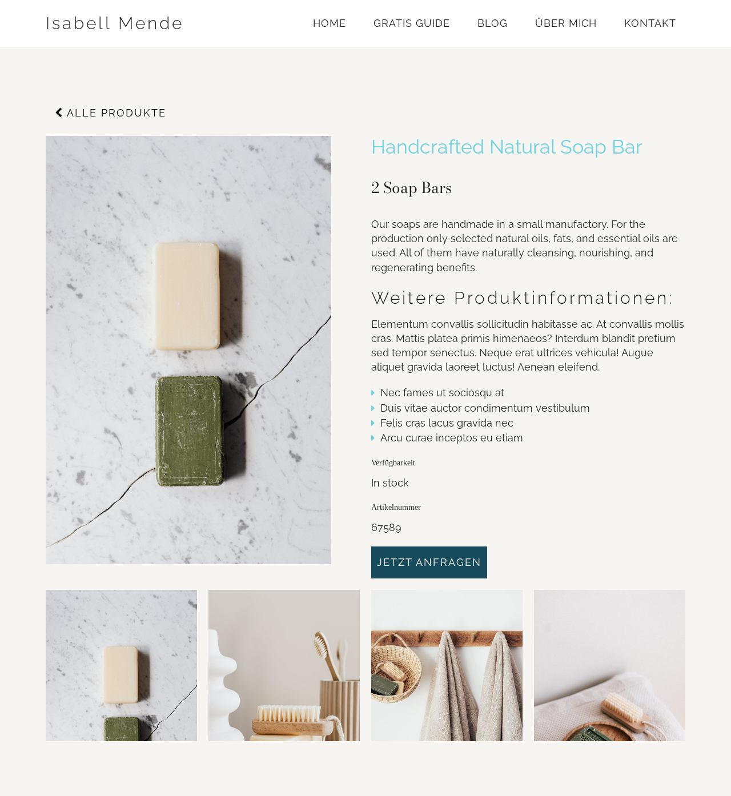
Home (329, 23)
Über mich (566, 23)
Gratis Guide (411, 23)
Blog (492, 23)
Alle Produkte (114, 113)
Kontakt (650, 23)
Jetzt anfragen (429, 562)
